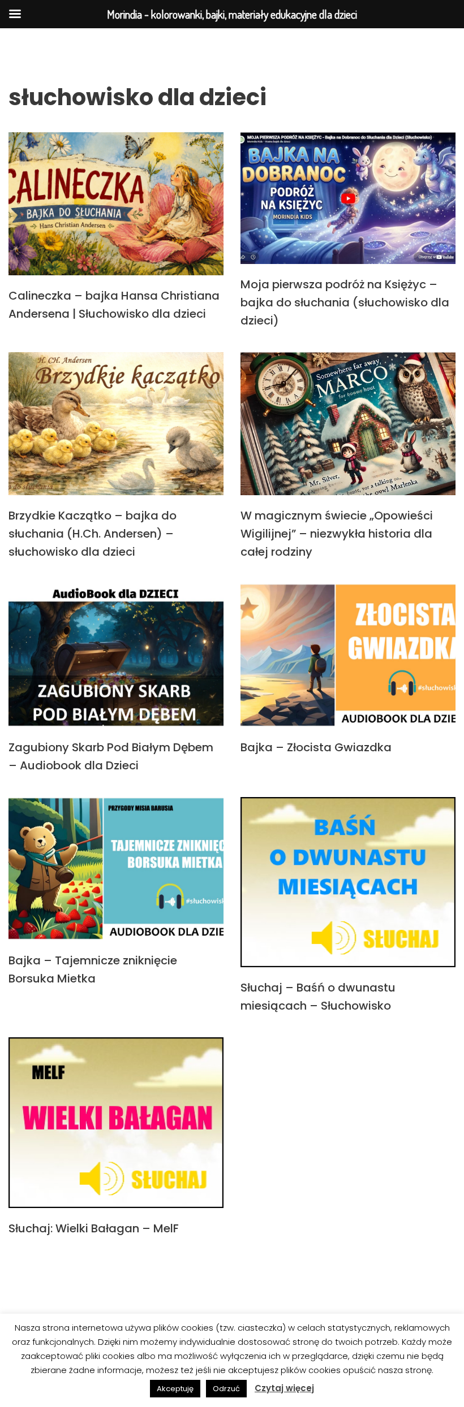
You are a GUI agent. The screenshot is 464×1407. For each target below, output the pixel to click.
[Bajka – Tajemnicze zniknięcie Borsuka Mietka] (116, 868)
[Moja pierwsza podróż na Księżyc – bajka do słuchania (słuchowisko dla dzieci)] (348, 198)
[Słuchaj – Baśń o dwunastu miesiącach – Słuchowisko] (348, 882)
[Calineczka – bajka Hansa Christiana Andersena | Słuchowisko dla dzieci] (116, 203)
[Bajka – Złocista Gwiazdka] (348, 654)
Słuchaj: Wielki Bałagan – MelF (93, 1228)
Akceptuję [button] (175, 1388)
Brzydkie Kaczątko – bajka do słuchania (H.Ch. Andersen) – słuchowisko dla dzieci (92, 534)
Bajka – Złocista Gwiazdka (316, 747)
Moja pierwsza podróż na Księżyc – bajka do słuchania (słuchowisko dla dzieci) (344, 302)
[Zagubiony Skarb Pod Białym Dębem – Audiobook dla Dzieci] (116, 654)
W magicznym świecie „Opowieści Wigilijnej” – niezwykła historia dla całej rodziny (336, 534)
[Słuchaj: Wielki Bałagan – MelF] (116, 1122)
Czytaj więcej (284, 1388)
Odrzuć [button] (226, 1388)
